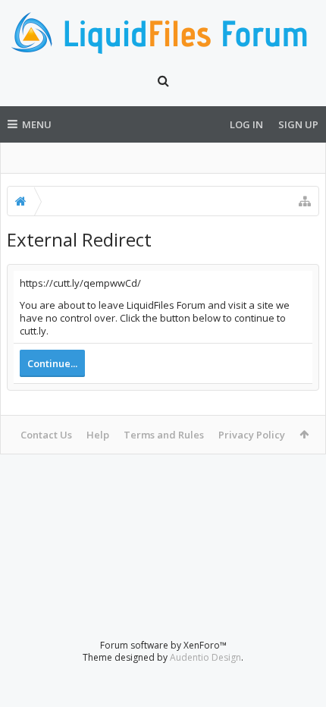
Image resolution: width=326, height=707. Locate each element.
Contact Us (46, 434)
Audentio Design (205, 657)
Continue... (52, 363)
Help (97, 434)
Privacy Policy (251, 434)
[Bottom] (299, 678)
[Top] (299, 646)
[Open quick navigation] (304, 201)
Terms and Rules (164, 434)
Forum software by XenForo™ (163, 645)
